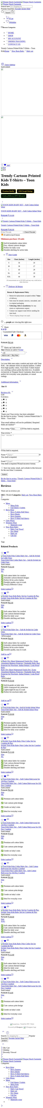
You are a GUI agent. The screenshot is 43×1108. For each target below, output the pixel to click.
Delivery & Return (15, 287)
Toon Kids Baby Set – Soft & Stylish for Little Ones (20, 634)
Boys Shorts (15, 514)
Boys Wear (10, 510)
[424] (3, 168)
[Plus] (2, 353)
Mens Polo (15, 506)
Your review (6, 433)
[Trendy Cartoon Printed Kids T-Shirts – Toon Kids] (2, 219)
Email (4, 461)
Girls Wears (10, 521)
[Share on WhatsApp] (6, 330)
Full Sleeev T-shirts (18, 508)
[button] (6, 654)
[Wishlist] (4, 165)
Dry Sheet (14, 531)
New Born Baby (18, 51)
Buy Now (15, 355)
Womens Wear (11, 523)
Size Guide (12, 255)
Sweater (18, 9)
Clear (21, 350)
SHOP (10, 36)
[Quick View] (8, 554)
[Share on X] (2, 330)
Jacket (24, 9)
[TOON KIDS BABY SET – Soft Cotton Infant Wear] (2, 203)
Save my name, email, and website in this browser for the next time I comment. (21, 469)
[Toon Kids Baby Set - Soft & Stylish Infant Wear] (21, 707)
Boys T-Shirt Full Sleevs (20, 518)
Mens (8, 503)
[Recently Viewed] (7, 1034)
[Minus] (26, 353)
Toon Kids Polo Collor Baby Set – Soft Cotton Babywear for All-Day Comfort (18, 872)
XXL (3, 921)
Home (7, 51)
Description (5, 359)
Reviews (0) (6, 393)
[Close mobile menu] (2, 1057)
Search (8, 13)
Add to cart (6, 355)
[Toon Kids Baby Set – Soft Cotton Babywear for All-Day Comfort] (21, 780)
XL (2, 571)
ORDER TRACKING (16, 41)
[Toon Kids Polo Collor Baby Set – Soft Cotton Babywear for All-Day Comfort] (21, 867)
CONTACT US (14, 44)
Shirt (28, 9)
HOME (11, 33)
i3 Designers (19, 1027)
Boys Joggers (16, 516)
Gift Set (13, 536)
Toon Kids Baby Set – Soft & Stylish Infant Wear (19, 710)
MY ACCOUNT (14, 38)
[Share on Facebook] (4, 330)
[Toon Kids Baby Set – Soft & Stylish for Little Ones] (21, 631)
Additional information (10, 382)
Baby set (30, 51)
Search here (5, 6)
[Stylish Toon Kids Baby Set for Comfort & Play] (21, 596)
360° (8, 165)
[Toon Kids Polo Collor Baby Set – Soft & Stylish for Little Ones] (21, 557)
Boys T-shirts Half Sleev (20, 512)
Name (4, 455)
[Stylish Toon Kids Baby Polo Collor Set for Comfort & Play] (21, 742)
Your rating (6, 429)
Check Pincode (29, 232)
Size (2, 350)
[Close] (2, 497)
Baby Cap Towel (17, 529)
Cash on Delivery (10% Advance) (14, 196)
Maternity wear (16, 525)
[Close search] (3, 1046)
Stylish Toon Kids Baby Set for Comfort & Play (19, 598)
